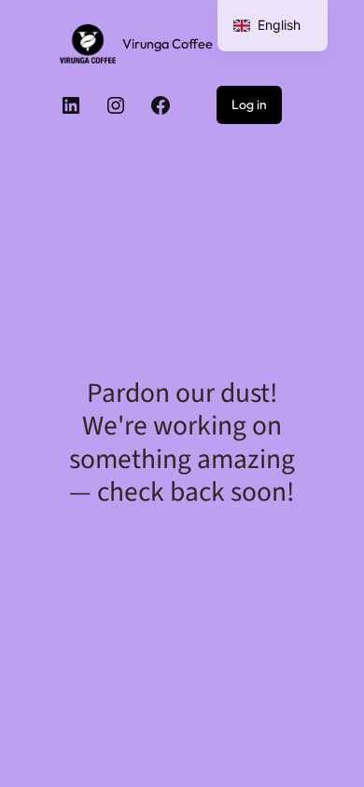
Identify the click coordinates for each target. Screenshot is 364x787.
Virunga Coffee (167, 43)
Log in (249, 104)
